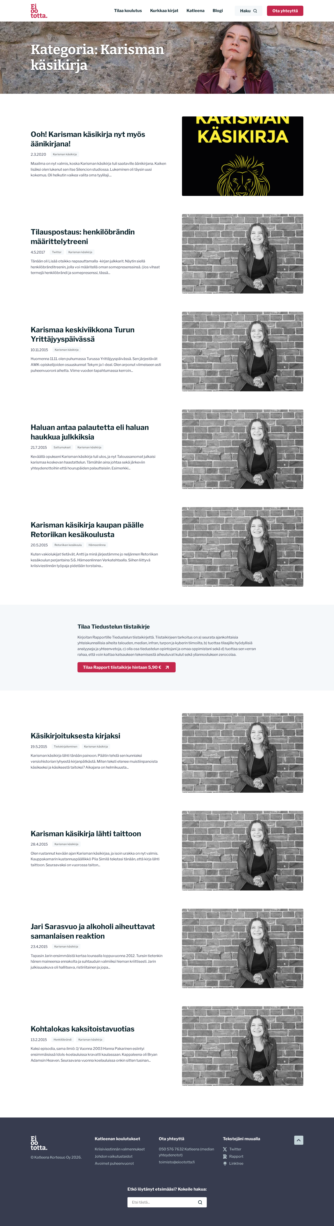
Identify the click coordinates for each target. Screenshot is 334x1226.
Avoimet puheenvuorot (114, 1163)
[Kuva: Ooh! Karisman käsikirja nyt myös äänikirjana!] (242, 156)
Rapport (236, 1156)
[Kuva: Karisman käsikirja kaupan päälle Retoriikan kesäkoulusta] (242, 547)
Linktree (236, 1163)
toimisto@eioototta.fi (177, 1162)
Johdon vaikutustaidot (113, 1156)
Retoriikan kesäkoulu (68, 545)
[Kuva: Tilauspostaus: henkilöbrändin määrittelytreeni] (242, 254)
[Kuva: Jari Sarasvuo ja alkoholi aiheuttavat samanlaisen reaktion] (242, 948)
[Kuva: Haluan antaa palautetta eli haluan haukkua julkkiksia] (242, 449)
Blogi (218, 10)
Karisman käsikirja (65, 154)
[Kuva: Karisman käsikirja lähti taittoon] (242, 850)
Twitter (57, 252)
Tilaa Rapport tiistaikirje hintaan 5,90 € (122, 667)
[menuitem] (128, 11)
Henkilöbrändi (63, 1039)
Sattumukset (62, 447)
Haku (245, 10)
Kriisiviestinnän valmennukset (120, 1149)
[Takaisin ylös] (298, 1140)
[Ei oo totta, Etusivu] (39, 11)
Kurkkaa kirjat (164, 10)
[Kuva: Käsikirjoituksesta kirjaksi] (242, 753)
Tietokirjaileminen (65, 746)
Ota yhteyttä (285, 10)
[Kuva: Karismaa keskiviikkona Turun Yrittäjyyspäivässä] (242, 351)
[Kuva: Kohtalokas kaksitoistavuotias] (242, 1046)
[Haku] (200, 1202)
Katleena (195, 10)
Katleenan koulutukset (117, 1138)
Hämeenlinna (97, 545)
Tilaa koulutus (128, 10)
